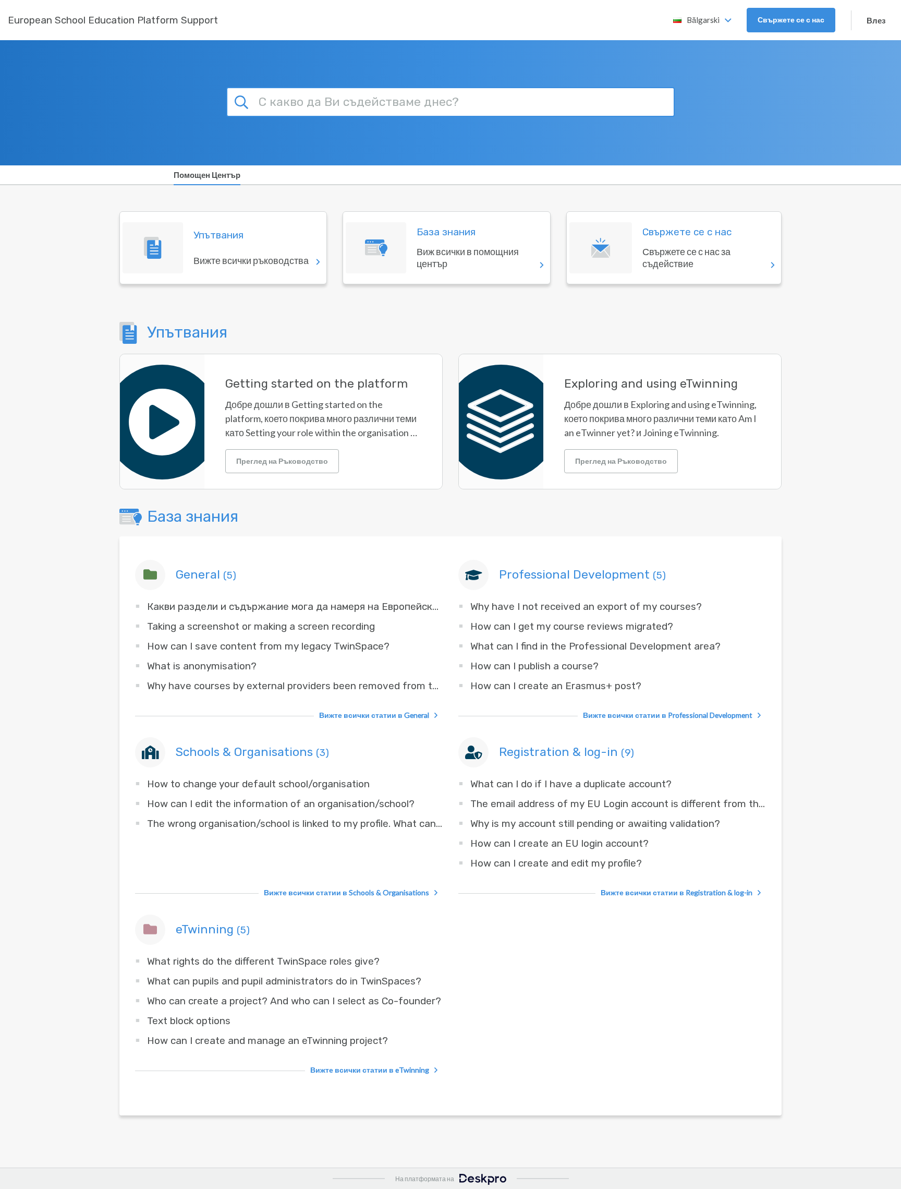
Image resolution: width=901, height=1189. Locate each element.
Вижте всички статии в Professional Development (667, 715)
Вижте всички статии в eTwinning (369, 1069)
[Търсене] (243, 100)
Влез (876, 20)
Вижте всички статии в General (374, 715)
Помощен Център (207, 174)
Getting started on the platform (316, 384)
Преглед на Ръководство (282, 461)
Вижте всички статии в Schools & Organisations (346, 892)
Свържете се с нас (791, 19)
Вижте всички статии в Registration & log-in (676, 892)
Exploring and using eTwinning (651, 384)
